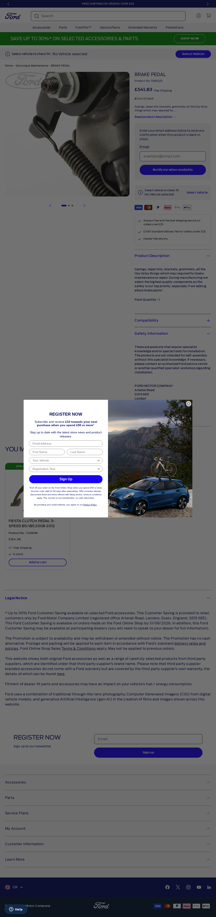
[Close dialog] (188, 403)
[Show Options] (99, 460)
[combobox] (64, 460)
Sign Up (65, 479)
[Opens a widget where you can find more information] (15, 909)
